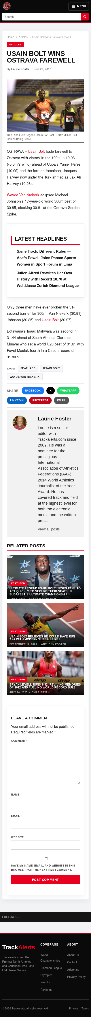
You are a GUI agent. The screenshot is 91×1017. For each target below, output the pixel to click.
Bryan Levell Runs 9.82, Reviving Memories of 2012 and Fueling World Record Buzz (45, 686)
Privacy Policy (76, 976)
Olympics (46, 975)
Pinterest (40, 400)
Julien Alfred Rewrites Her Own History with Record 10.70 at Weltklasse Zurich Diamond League (48, 279)
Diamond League (51, 968)
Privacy (73, 1008)
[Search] (85, 16)
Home (10, 37)
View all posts (49, 529)
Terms (85, 1008)
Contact (72, 962)
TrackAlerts (18, 1008)
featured (28, 368)
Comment (19, 741)
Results (45, 982)
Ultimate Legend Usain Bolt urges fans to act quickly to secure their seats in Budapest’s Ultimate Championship (45, 591)
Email (61, 400)
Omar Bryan (41, 692)
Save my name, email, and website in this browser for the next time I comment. (43, 867)
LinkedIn (17, 400)
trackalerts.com (42, 599)
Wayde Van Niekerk (23, 194)
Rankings (46, 989)
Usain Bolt (36, 151)
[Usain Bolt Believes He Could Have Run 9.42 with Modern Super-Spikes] (45, 625)
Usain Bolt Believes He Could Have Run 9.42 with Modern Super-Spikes (42, 638)
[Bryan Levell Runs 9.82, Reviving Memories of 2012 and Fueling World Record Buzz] (45, 673)
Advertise (73, 969)
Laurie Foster (20, 69)
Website (17, 837)
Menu (81, 6)
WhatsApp (68, 390)
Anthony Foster (53, 644)
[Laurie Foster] (23, 423)
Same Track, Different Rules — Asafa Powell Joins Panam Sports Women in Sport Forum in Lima (46, 257)
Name (16, 794)
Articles (23, 37)
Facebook (33, 390)
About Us (73, 955)
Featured (18, 583)
